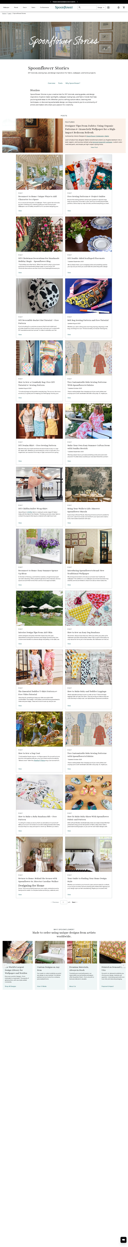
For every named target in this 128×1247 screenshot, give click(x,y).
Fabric (33, 7)
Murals (16, 7)
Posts (60, 83)
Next (75, 902)
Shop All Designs (10, 986)
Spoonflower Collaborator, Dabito (97, 136)
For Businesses (44, 7)
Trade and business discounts (64, 2)
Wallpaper (6, 7)
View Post (94, 147)
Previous (54, 902)
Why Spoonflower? (72, 83)
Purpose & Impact (108, 986)
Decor (25, 7)
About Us (72, 986)
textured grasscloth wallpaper (102, 142)
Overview (51, 83)
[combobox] (101, 7)
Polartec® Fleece (39, 760)
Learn (9, 13)
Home (4, 13)
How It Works (41, 986)
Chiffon (29, 512)
